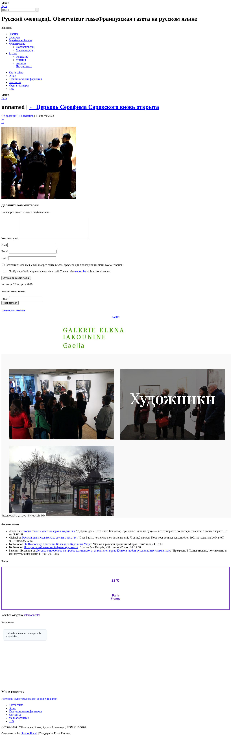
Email (4, 251)
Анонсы (21, 63)
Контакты (15, 82)
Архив (13, 53)
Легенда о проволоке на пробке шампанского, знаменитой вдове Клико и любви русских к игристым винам (103, 550)
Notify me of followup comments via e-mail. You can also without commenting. (59, 271)
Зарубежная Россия (20, 40)
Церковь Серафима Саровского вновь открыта (94, 107)
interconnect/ (32, 615)
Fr (6, 6)
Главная (13, 33)
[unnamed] (38, 198)
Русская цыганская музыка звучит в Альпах (49, 537)
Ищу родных (24, 66)
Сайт (4, 258)
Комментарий (9, 238)
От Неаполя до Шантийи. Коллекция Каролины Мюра (57, 544)
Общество (22, 56)
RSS (11, 88)
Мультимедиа (17, 43)
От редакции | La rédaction (17, 115)
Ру (3, 6)
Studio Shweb (29, 733)
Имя (4, 244)
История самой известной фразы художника (48, 531)
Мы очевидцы (24, 50)
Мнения (21, 59)
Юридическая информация (25, 79)
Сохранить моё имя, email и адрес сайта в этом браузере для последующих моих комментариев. (64, 264)
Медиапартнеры (19, 85)
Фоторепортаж (25, 46)
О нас (12, 75)
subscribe (80, 271)
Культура (14, 37)
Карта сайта (16, 72)
